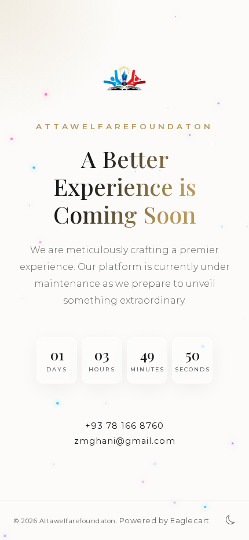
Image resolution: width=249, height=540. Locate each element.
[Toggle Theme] (230, 520)
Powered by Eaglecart (164, 520)
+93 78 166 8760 (124, 426)
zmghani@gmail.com (124, 441)
